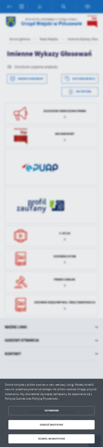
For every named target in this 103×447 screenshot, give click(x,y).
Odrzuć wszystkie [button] (51, 425)
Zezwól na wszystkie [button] (51, 439)
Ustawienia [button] (52, 410)
